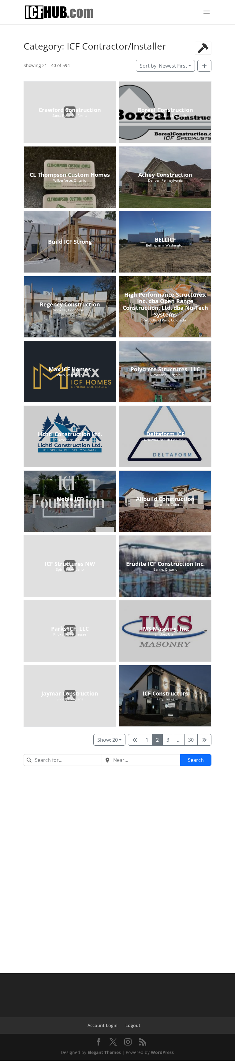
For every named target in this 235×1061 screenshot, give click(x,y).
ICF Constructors (165, 693)
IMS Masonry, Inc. (165, 628)
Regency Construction (69, 304)
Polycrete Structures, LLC (165, 369)
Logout (132, 1025)
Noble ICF (70, 499)
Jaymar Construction (69, 693)
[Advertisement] (117, 818)
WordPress (162, 1052)
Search (196, 760)
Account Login (103, 1025)
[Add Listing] (204, 66)
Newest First (163, 65)
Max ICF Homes (70, 369)
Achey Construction (165, 174)
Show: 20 (107, 739)
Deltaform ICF (165, 434)
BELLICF (165, 239)
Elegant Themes (104, 1052)
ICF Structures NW (70, 563)
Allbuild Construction (165, 499)
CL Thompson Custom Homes (70, 174)
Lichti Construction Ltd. (69, 434)
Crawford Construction (70, 109)
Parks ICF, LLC (69, 628)
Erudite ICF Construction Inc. (165, 563)
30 (191, 739)
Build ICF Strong (69, 241)
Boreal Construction (165, 109)
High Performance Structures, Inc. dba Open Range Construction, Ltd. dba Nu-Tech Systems (165, 304)
